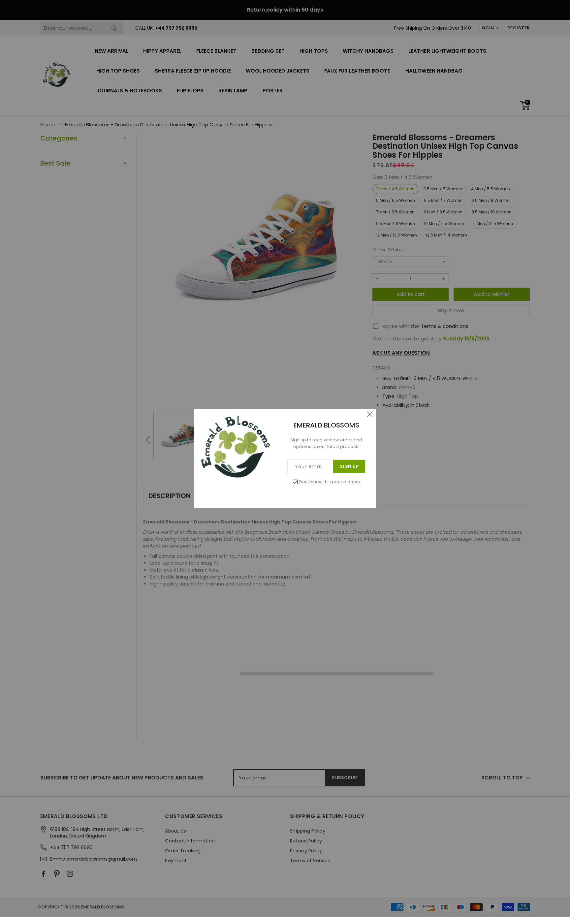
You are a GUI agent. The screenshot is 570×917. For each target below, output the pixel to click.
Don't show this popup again (329, 482)
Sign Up (349, 466)
